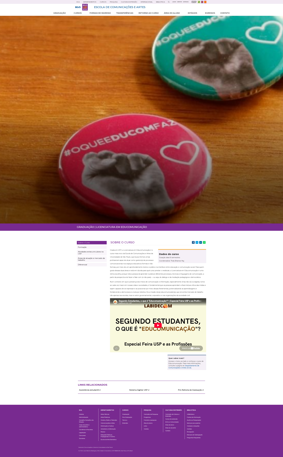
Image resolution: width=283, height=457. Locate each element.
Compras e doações (193, 426)
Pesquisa (113, 2)
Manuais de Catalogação (194, 435)
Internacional (146, 2)
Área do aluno (148, 423)
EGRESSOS (210, 13)
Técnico (124, 420)
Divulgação (190, 432)
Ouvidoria (82, 438)
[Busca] (169, 2)
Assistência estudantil (89, 390)
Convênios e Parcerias (86, 429)
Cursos (102, 2)
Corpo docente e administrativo (84, 426)
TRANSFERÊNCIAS (124, 13)
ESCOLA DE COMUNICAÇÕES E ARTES (119, 7)
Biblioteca (160, 2)
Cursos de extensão (171, 419)
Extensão (125, 423)
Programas (147, 417)
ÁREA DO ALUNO (170, 14)
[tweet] (197, 242)
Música (103, 432)
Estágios (191, 14)
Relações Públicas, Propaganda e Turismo (108, 435)
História (81, 414)
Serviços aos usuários (193, 423)
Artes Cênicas (105, 414)
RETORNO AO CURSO (149, 13)
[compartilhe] (193, 242)
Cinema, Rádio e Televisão (109, 420)
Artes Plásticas (105, 417)
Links (145, 426)
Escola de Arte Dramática (108, 439)
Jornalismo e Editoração (108, 429)
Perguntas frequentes (193, 437)
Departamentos (107, 410)
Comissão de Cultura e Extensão (172, 415)
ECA (77, 2)
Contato (146, 429)
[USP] (194, 2)
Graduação (125, 414)
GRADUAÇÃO (58, 14)
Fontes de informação (194, 417)
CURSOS (76, 14)
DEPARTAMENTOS (89, 2)
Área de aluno (169, 425)
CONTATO (225, 13)
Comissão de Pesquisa (151, 414)
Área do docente (170, 428)
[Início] (81, 7)
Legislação (82, 432)
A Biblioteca (190, 414)
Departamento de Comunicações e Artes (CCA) (183, 367)
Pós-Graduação (127, 417)
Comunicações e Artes (108, 423)
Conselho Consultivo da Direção (86, 421)
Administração (83, 417)
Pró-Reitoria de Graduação (190, 390)
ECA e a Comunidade (172, 422)
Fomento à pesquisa (150, 420)
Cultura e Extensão (128, 2)
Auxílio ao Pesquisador (194, 420)
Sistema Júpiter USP (138, 390)
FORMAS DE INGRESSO (100, 13)
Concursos (82, 435)
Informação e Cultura (107, 426)
